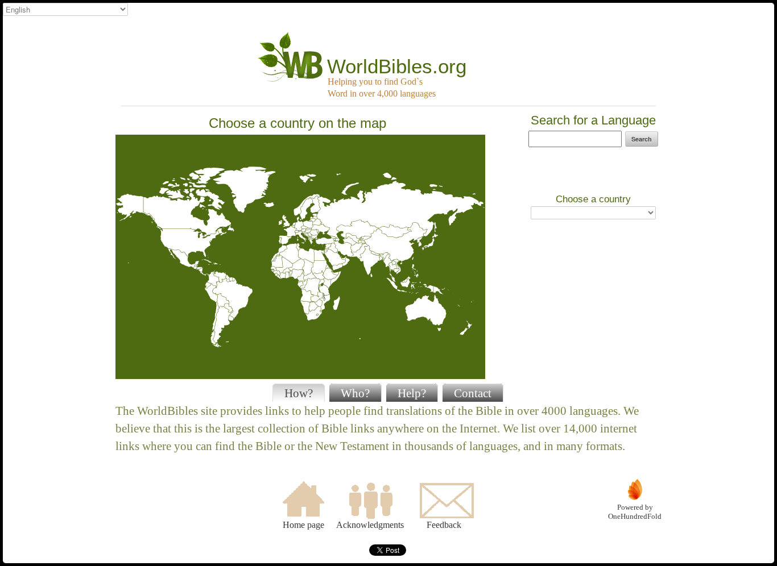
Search (641, 139)
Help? (412, 392)
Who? (355, 392)
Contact (472, 392)
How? (298, 392)
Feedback (444, 525)
